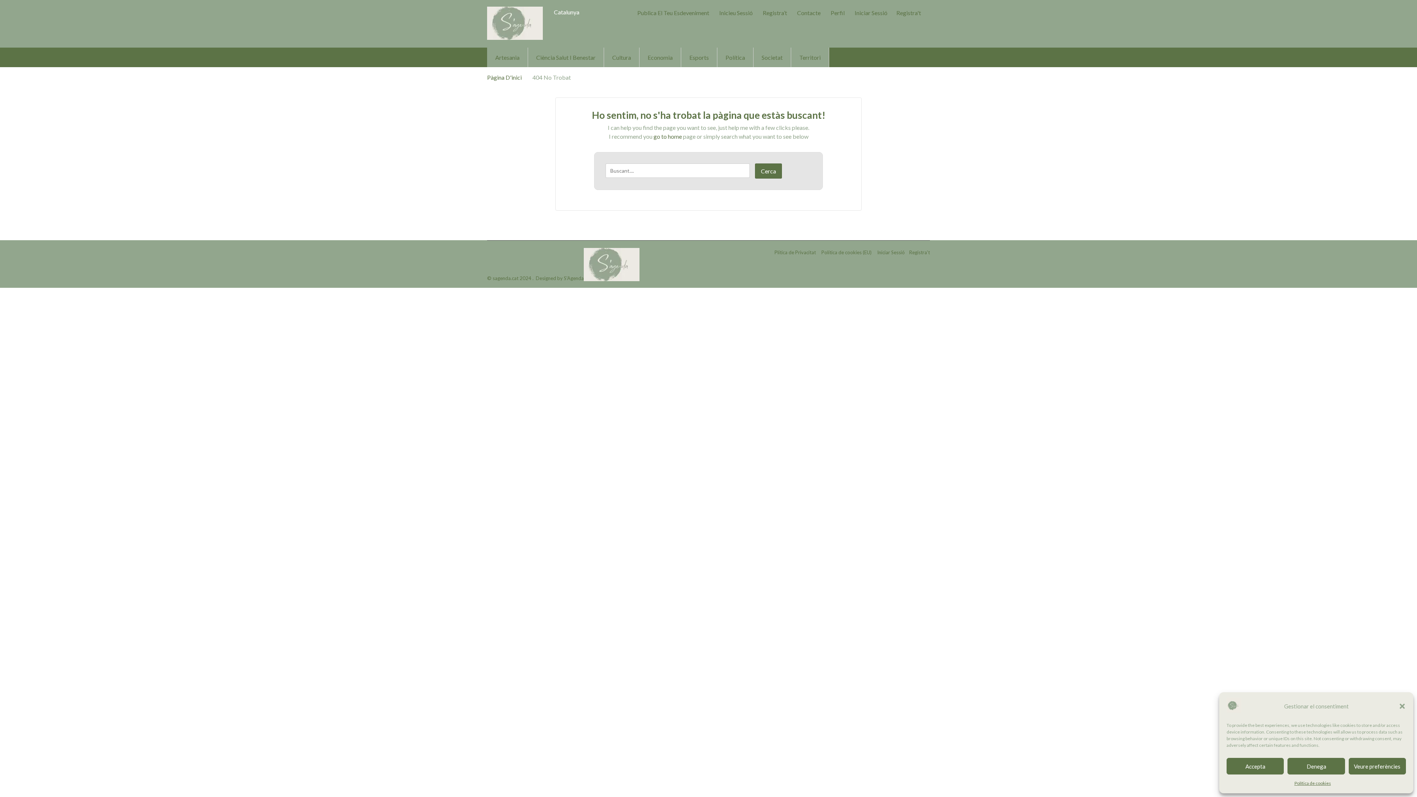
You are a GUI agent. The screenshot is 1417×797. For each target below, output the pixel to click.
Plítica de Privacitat (795, 252)
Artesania (507, 57)
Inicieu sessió (736, 12)
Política (735, 57)
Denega (1316, 766)
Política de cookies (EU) (846, 252)
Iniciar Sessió (871, 12)
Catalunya (566, 11)
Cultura (621, 57)
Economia (660, 57)
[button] (1402, 706)
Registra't (908, 12)
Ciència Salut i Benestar (566, 57)
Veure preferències (1377, 766)
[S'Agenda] (515, 23)
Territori (810, 57)
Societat (772, 57)
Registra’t (775, 12)
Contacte (809, 12)
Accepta (1255, 766)
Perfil (838, 12)
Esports (699, 57)
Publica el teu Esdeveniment (673, 12)
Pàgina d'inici (504, 77)
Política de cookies (1312, 783)
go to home (668, 136)
